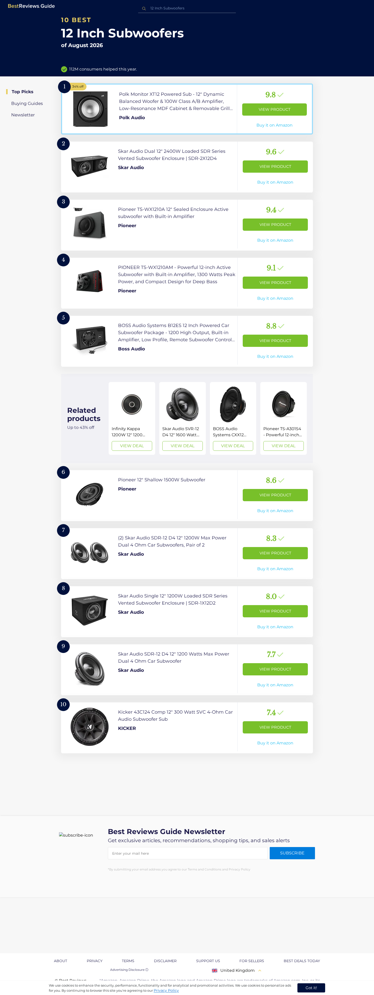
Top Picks (22, 91)
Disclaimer (165, 961)
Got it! (311, 987)
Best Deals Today (302, 961)
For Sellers (251, 961)
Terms (128, 961)
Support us (208, 961)
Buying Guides (27, 103)
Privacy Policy (166, 990)
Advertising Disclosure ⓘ (129, 970)
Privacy (95, 961)
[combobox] (187, 8)
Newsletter (23, 114)
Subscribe (292, 853)
